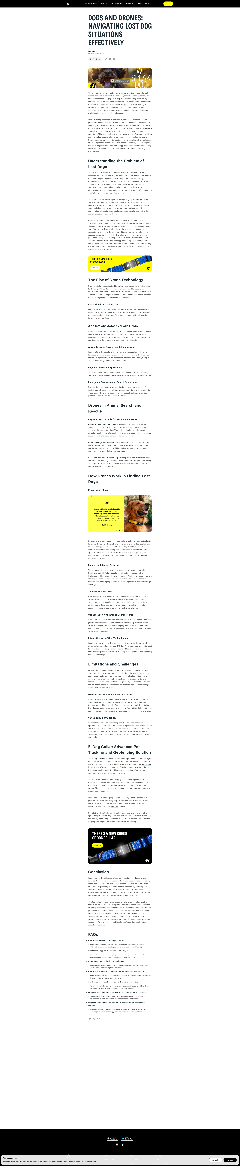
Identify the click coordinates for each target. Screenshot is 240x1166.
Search (146, 4)
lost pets (135, 243)
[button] (91, 515)
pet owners (102, 816)
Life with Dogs (95, 59)
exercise (114, 806)
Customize (215, 1160)
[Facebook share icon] (110, 59)
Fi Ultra (138, 4)
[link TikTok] (123, 1145)
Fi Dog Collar (97, 759)
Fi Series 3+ (129, 4)
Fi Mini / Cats (117, 4)
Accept (230, 1160)
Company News (91, 4)
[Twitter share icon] (106, 59)
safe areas (146, 764)
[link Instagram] (117, 1145)
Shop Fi (168, 4)
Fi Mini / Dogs (104, 4)
